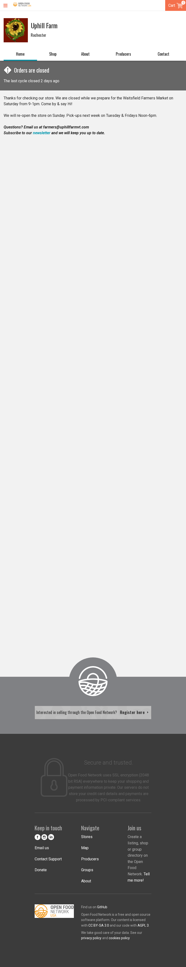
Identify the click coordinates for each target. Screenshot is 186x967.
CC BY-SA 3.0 (98, 925)
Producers (123, 54)
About (85, 54)
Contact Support (48, 859)
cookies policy (119, 938)
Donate (41, 870)
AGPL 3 (143, 925)
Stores (87, 836)
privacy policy (91, 938)
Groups (87, 870)
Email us (42, 848)
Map (85, 848)
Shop (52, 54)
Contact (163, 54)
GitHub (102, 907)
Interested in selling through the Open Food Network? (91, 712)
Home (20, 54)
